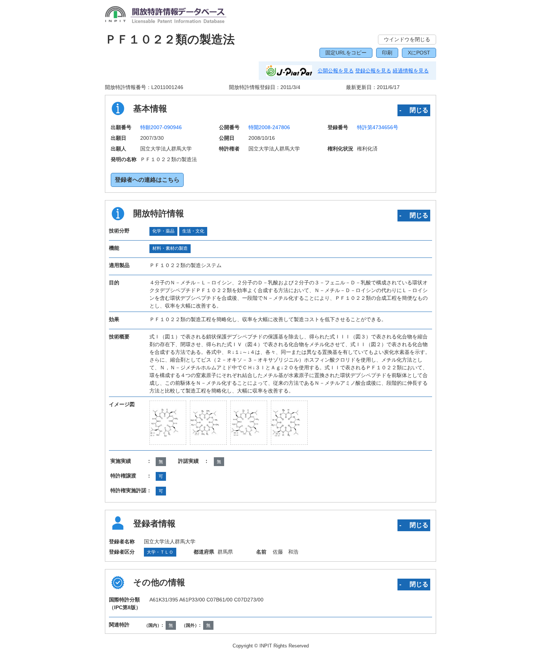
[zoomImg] (168, 422)
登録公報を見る (373, 71)
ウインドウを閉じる (407, 39)
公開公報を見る (336, 71)
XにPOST (419, 53)
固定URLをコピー (346, 53)
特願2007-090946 (161, 127)
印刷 (387, 53)
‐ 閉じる (413, 110)
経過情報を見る (411, 71)
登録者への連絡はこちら (147, 180)
